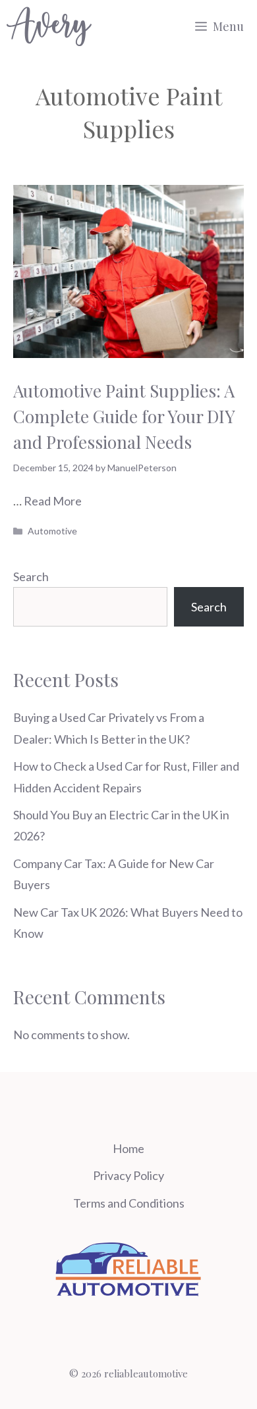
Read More (53, 501)
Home (128, 1148)
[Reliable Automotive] (49, 26)
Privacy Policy (128, 1175)
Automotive (52, 530)
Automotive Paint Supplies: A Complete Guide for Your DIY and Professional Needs (124, 416)
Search (31, 576)
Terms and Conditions (129, 1203)
